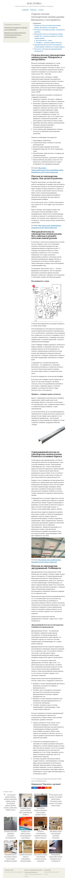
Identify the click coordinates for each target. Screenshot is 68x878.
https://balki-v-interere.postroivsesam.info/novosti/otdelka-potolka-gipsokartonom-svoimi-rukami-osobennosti (47, 170)
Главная (25, 9)
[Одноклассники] (48, 788)
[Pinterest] (41, 788)
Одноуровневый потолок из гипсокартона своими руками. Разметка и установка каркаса (49, 46)
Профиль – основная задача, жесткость (49, 42)
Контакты (26, 870)
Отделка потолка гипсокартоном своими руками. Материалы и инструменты (47, 26)
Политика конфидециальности (31, 872)
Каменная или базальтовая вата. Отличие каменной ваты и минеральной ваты (15, 35)
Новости (33, 9)
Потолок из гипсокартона (42, 778)
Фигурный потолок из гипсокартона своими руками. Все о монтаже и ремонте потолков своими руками (48, 36)
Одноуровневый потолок (40, 781)
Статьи (41, 9)
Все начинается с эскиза (44, 40)
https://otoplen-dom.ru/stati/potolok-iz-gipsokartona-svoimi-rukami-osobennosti (46, 226)
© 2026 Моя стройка (9, 870)
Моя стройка (34, 3)
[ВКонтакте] (34, 788)
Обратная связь (47, 870)
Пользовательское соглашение (36, 870)
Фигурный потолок (52, 778)
